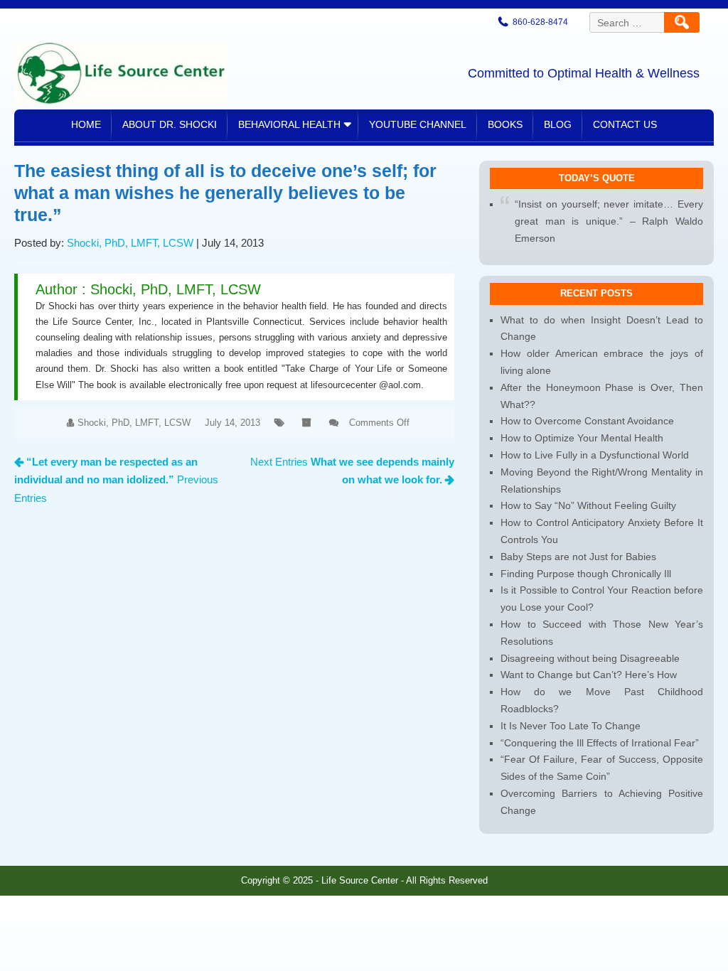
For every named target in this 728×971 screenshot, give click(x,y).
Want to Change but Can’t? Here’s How (588, 674)
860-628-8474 (540, 22)
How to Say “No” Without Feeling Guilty (588, 505)
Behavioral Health (289, 124)
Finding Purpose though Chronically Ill (585, 573)
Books (505, 124)
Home (86, 124)
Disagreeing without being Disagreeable (590, 658)
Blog (558, 124)
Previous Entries (116, 480)
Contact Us (625, 124)
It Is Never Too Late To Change (570, 725)
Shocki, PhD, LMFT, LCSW (130, 243)
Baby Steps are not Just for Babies (578, 556)
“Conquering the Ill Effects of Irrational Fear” (599, 743)
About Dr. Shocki (169, 124)
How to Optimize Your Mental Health (581, 438)
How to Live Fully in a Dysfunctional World (594, 455)
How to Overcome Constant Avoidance (587, 421)
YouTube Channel (417, 124)
